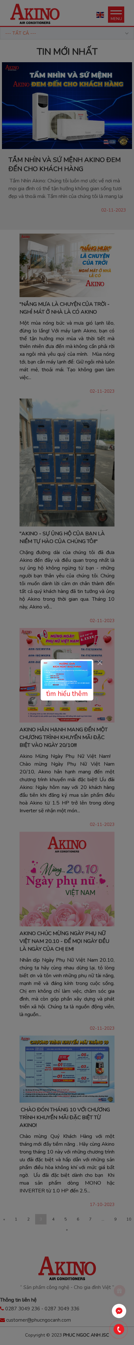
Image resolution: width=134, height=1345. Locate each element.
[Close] (99, 662)
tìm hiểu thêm (67, 693)
